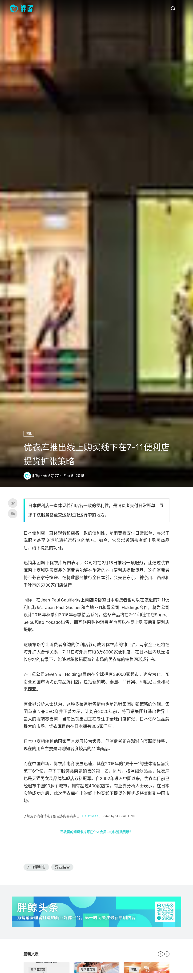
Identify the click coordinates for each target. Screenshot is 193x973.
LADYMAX (90, 816)
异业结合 (62, 867)
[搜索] (173, 8)
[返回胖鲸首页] (21, 8)
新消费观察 (38, 969)
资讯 (29, 433)
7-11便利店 (36, 867)
